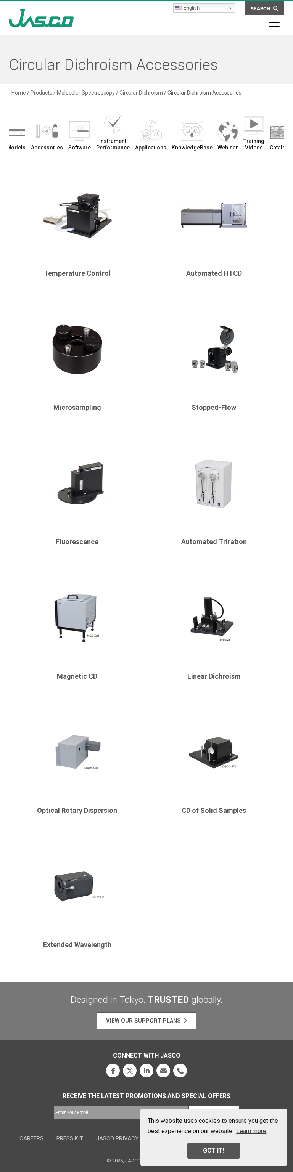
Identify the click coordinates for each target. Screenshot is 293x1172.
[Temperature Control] (77, 218)
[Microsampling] (77, 352)
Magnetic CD (77, 676)
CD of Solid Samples (214, 810)
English (191, 8)
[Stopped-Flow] (214, 352)
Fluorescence (77, 542)
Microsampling (77, 407)
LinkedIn (146, 1070)
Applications (150, 147)
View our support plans (143, 1020)
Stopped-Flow (214, 407)
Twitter (130, 1070)
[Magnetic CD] (77, 621)
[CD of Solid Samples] (214, 755)
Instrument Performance (113, 144)
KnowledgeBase (192, 147)
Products (41, 93)
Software (79, 147)
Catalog (279, 147)
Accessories (47, 147)
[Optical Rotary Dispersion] (77, 755)
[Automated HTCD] (214, 218)
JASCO (41, 18)
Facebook (113, 1070)
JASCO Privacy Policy (127, 1138)
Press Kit (69, 1138)
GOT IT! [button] (213, 1150)
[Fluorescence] (77, 486)
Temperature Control (77, 273)
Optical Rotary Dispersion (77, 810)
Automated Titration (214, 542)
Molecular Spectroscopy (86, 93)
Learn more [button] (251, 1131)
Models (16, 147)
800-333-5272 (180, 1070)
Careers (31, 1138)
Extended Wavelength (77, 945)
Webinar (227, 147)
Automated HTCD (214, 273)
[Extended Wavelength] (77, 889)
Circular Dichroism (141, 93)
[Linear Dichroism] (214, 621)
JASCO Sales (163, 1070)
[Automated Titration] (214, 486)
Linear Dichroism (214, 676)
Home (18, 93)
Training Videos (253, 144)
